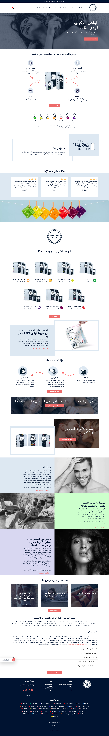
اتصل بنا (51, 690)
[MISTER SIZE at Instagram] (29, 689)
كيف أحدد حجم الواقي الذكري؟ (88, 653)
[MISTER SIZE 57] (21, 268)
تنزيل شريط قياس (54, 391)
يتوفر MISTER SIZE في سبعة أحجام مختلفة (79, 644)
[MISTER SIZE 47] (87, 268)
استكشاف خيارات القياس (54, 406)
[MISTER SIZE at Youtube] (26, 689)
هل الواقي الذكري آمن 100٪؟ (89, 657)
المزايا (51, 7)
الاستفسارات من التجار (47, 688)
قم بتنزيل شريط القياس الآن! (40, 348)
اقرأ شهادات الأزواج (100, 527)
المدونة (45, 7)
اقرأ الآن (85, 600)
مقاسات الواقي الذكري (61, 7)
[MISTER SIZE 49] (65, 268)
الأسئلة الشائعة (49, 684)
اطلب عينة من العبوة (67, 439)
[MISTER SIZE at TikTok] (24, 689)
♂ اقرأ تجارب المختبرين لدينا (43, 490)
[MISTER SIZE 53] (43, 268)
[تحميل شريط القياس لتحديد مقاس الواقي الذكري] (76, 335)
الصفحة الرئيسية (80, 7)
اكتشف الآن (54, 105)
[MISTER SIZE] (87, 684)
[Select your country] (13, 7)
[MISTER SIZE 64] (54, 295)
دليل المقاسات (5, 660)
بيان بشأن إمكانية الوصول (54, 722)
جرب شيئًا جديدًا (54, 610)
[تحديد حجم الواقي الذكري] (14, 660)
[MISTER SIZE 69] (32, 295)
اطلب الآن (54, 316)
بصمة (54, 724)
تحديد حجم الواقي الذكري (65, 684)
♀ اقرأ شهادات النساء (45, 573)
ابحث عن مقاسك (91, 39)
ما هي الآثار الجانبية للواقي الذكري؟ (87, 666)
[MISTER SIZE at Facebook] (32, 689)
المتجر (71, 7)
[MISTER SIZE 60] (76, 295)
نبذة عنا (38, 7)
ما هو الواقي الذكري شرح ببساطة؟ (87, 661)
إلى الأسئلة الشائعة (54, 673)
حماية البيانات (54, 726)
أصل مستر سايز (92, 632)
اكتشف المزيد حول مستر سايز (89, 649)
